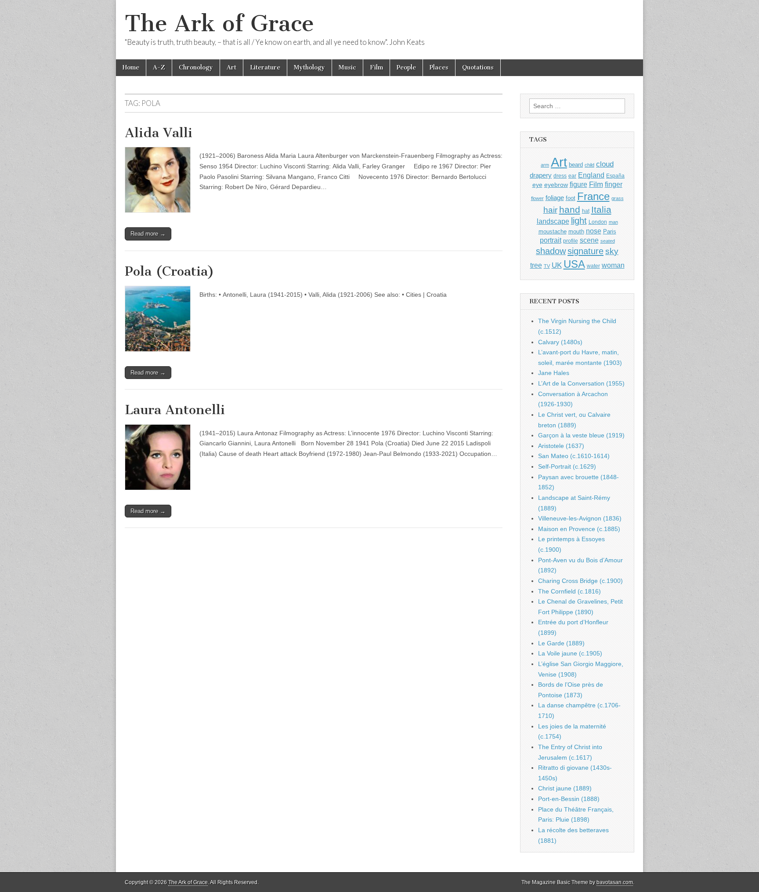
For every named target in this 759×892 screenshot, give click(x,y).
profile (570, 241)
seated (607, 241)
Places (439, 67)
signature (585, 251)
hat (585, 211)
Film (376, 67)
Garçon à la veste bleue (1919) (581, 435)
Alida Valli (158, 133)
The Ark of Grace (219, 23)
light (579, 221)
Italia (601, 209)
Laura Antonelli (175, 410)
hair (550, 210)
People (406, 67)
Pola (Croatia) (169, 271)
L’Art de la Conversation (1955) (581, 383)
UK (557, 265)
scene (589, 240)
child (589, 164)
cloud (605, 164)
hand (569, 209)
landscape (553, 221)
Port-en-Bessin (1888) (569, 798)
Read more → (148, 233)
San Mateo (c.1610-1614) (574, 455)
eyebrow (556, 184)
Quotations (478, 67)
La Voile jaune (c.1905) (570, 653)
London (598, 222)
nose (593, 231)
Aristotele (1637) (561, 445)
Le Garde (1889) (561, 643)
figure (578, 184)
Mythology (309, 67)
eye (537, 184)
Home (131, 67)
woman (613, 265)
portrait (550, 240)
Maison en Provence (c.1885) (579, 528)
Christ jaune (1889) (565, 788)
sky (611, 251)
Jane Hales (553, 372)
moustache (553, 231)
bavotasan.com (614, 882)
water (593, 266)
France (593, 196)
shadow (551, 251)
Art (231, 67)
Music (347, 67)
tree (536, 265)
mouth (576, 231)
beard (576, 164)
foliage (555, 197)
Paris (609, 232)
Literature (265, 67)
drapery (541, 175)
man (613, 222)
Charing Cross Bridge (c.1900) (580, 580)
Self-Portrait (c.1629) (567, 466)
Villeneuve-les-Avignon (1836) (580, 518)
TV (547, 266)
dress (560, 176)
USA (574, 264)
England (591, 175)
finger (613, 184)
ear (572, 176)
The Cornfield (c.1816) (569, 591)
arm (545, 164)
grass (617, 198)
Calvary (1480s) (560, 342)
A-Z (159, 67)
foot (570, 198)
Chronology (196, 67)
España (615, 176)
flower (537, 198)
